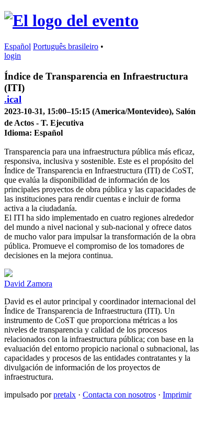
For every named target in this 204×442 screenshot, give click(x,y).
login (12, 55)
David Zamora (28, 283)
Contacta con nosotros (119, 394)
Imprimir (177, 394)
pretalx (64, 394)
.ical (12, 99)
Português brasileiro (65, 46)
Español (17, 46)
